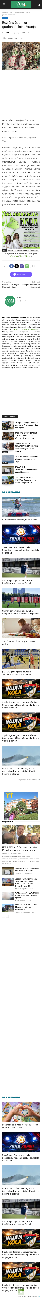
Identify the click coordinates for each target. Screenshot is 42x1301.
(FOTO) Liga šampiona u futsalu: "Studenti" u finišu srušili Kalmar (16, 673)
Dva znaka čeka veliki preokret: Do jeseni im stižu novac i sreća (20, 1126)
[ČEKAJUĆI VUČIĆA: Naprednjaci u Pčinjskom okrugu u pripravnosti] (21, 834)
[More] (32, 266)
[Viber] (22, 266)
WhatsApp (14, 256)
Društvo (16, 13)
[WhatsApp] (27, 266)
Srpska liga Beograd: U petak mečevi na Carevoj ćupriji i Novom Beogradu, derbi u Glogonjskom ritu (20, 738)
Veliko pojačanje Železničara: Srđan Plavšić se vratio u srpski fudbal (18, 581)
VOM (7, 33)
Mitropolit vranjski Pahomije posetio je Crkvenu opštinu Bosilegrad (27, 425)
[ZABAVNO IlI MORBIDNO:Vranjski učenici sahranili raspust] (8, 470)
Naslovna (5, 13)
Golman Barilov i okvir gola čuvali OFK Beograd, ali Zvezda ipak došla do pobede (20, 612)
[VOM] (10, 301)
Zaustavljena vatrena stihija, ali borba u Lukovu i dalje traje (27, 459)
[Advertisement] (21, 94)
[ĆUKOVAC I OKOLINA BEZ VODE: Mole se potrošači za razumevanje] (8, 908)
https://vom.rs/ (21, 301)
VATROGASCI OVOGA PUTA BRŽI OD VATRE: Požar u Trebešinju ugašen (27, 895)
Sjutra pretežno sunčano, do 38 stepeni (19, 519)
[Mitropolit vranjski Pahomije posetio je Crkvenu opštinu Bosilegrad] (8, 425)
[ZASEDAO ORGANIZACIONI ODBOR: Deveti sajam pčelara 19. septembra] (8, 436)
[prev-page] (3, 916)
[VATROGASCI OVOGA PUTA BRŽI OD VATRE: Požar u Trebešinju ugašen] (8, 896)
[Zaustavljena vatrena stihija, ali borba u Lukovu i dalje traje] (8, 459)
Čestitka (10, 250)
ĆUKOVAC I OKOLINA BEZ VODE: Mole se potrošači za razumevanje (26, 907)
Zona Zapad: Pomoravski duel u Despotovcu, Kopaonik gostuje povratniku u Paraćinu (20, 550)
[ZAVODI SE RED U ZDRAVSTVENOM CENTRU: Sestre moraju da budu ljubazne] (8, 446)
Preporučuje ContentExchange (27, 780)
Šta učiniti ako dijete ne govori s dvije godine (18, 642)
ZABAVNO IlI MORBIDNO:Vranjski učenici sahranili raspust (26, 469)
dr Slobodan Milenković (22, 250)
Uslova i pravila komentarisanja (26, 329)
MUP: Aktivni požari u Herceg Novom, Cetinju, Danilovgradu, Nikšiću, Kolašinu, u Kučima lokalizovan (20, 771)
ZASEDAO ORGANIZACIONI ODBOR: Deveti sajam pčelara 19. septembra (26, 435)
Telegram (28, 256)
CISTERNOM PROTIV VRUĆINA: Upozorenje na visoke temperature (25, 480)
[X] (16, 266)
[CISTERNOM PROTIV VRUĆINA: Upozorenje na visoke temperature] (8, 480)
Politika (5, 843)
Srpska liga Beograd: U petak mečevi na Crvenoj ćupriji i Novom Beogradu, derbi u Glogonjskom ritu (20, 705)
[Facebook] (11, 266)
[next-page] (7, 916)
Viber (21, 256)
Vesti (11, 13)
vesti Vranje (34, 250)
